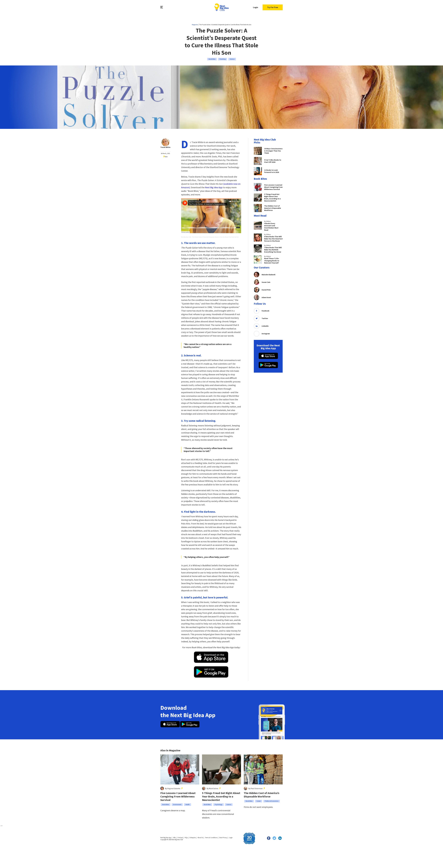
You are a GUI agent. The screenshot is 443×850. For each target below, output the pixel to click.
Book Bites (212, 59)
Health (188, 805)
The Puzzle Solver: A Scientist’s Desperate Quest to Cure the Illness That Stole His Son (215, 237)
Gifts (174, 838)
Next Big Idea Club (186, 237)
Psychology (218, 805)
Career (259, 801)
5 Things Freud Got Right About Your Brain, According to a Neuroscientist (221, 796)
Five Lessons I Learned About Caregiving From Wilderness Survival (178, 796)
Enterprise (193, 838)
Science (232, 59)
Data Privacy (223, 838)
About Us (200, 838)
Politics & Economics (271, 801)
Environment (177, 805)
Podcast (180, 838)
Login (255, 7)
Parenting (223, 59)
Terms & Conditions (211, 838)
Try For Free (272, 7)
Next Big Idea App (214, 187)
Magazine (195, 25)
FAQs (186, 838)
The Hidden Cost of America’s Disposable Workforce (261, 794)
